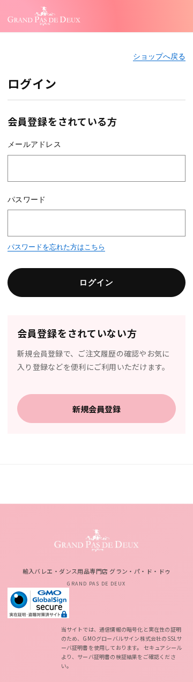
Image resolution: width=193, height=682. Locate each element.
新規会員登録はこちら (96, 408)
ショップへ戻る (159, 56)
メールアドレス (34, 144)
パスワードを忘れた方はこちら (56, 247)
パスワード (27, 199)
